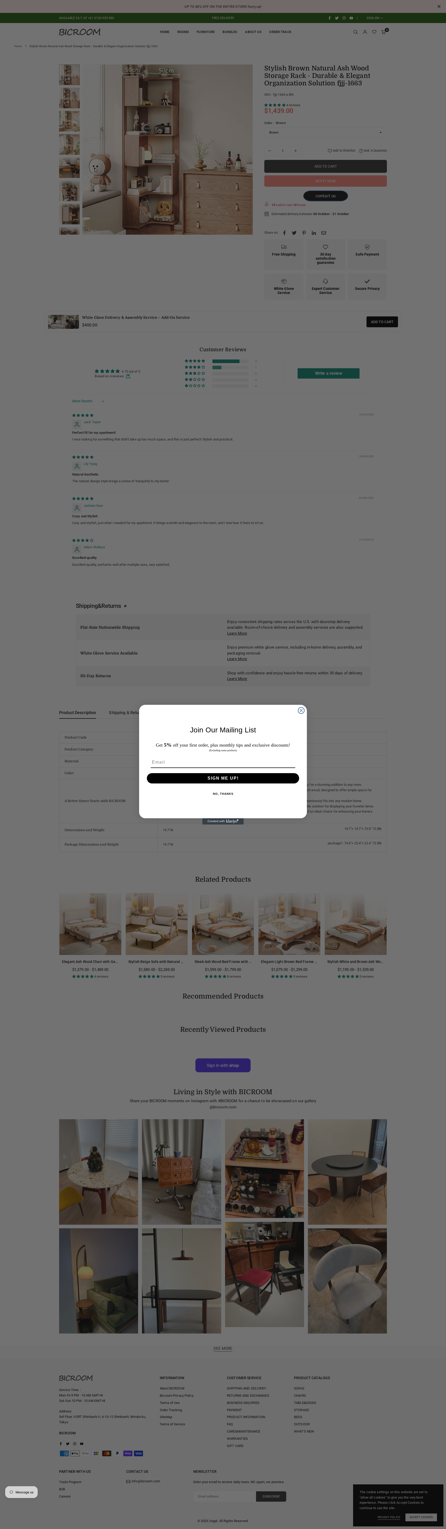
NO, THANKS (223, 793)
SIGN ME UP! (223, 778)
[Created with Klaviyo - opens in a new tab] (223, 821)
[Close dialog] (301, 710)
